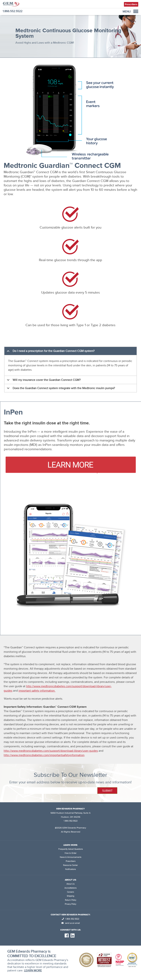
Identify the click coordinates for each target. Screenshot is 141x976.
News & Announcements (70, 857)
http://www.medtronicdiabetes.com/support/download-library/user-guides (51, 751)
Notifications (70, 869)
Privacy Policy (70, 904)
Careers (70, 892)
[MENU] (135, 11)
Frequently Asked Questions (70, 849)
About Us (70, 884)
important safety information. (37, 691)
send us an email (72, 923)
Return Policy (70, 900)
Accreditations (70, 888)
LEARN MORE (33, 970)
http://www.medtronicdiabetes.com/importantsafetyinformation (44, 755)
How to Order (71, 853)
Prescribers (70, 861)
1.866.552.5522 (12, 11)
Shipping (70, 896)
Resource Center (70, 865)
